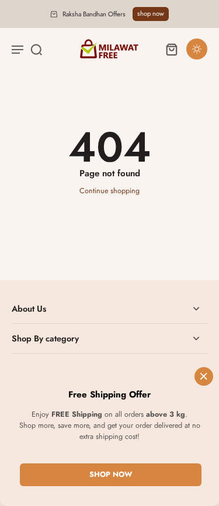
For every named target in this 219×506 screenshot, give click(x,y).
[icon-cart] (171, 49)
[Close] (204, 376)
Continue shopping (109, 191)
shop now (150, 13)
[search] (36, 49)
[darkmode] (196, 49)
